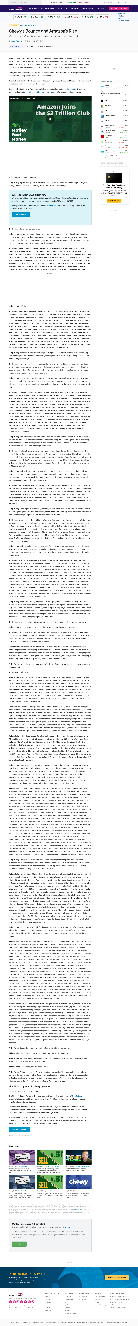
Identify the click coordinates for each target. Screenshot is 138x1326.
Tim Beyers (15, 1211)
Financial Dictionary (100, 1305)
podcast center (70, 89)
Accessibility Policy (51, 1322)
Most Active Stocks (121, 14)
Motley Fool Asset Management (119, 1296)
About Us (47, 1296)
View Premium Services (117, 1278)
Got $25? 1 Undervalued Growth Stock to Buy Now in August (76, 1170)
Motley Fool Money (70, 1313)
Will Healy (78, 1191)
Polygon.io (30, 1307)
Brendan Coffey (23, 1191)
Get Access (103, 97)
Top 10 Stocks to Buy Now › (118, 8)
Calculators (98, 1302)
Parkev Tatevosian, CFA (82, 1166)
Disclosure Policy (38, 1322)
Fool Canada (82, 1299)
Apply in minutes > (114, 200)
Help (126, 2)
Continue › (19, 1244)
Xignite (23, 1307)
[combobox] (25, 2)
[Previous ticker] (10, 16)
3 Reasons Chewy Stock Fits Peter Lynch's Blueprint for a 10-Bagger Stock (77, 1195)
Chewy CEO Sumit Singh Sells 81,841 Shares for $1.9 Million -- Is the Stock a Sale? (50, 1195)
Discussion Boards (100, 1299)
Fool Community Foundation (118, 1305)
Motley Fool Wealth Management (119, 1299)
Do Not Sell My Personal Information (116, 1322)
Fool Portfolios (69, 1307)
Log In (118, 2)
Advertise (48, 1310)
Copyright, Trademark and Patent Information (73, 1322)
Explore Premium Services (28, 25)
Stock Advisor (69, 1299)
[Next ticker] (114, 16)
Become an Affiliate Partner (118, 1307)
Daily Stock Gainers (121, 17)
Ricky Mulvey (78, 1209)
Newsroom (48, 1305)
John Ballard (23, 1166)
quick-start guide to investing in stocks (41, 92)
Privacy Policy (26, 1322)
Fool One (67, 1310)
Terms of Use (15, 1322)
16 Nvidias (66, 1227)
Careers (47, 1299)
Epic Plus (67, 1305)
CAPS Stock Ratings (101, 1296)
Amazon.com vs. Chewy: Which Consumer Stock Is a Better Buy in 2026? (20, 1170)
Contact (47, 1307)
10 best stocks (50, 206)
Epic (66, 1302)
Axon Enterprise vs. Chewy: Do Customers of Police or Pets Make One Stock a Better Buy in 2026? (21, 1195)
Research (48, 1302)
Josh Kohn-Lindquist (52, 1166)
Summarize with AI (45, 46)
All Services (68, 1296)
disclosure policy (62, 1214)
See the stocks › (21, 214)
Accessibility (108, 2)
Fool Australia (83, 1296)
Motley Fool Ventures (116, 1302)
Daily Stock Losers (123, 20)
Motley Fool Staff (17, 41)
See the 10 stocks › (19, 1130)
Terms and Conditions (96, 1322)
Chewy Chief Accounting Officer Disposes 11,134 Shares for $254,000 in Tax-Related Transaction (49, 1170)
